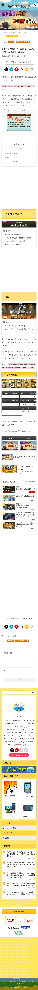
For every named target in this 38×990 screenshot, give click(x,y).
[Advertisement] (19, 187)
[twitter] (6, 69)
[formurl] (21, 750)
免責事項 (30, 981)
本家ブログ (12, 981)
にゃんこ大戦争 (10, 636)
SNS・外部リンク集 (17, 983)
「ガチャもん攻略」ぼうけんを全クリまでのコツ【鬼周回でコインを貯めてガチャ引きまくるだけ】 (21, 854)
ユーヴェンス (6, 400)
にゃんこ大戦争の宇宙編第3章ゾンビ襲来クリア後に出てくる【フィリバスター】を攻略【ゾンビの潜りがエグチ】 (25, 515)
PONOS (11, 42)
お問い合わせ (21, 981)
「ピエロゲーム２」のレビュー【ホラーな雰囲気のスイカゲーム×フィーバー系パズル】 (21, 884)
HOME (5, 981)
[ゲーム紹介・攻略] (19, 7)
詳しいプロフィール (19, 755)
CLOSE (19, 148)
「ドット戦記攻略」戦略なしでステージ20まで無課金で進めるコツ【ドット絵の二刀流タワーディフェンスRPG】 (21, 875)
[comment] (27, 69)
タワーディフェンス (23, 42)
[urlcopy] (32, 69)
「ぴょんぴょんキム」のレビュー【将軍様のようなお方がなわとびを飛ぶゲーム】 (21, 893)
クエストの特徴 (11, 154)
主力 (17, 486)
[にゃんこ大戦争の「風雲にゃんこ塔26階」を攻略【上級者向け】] (11, 69)
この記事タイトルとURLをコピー (20, 62)
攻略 (8, 158)
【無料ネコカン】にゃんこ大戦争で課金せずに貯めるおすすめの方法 (25, 488)
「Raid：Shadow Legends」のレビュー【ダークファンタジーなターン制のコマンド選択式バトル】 (21, 864)
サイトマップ (29, 983)
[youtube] (17, 750)
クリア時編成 (12, 161)
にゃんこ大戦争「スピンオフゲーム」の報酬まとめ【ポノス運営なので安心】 (25, 497)
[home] (26, 750)
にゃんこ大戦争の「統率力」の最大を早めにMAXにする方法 (25, 506)
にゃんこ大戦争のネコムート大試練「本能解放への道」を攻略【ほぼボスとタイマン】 (25, 524)
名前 (4, 670)
